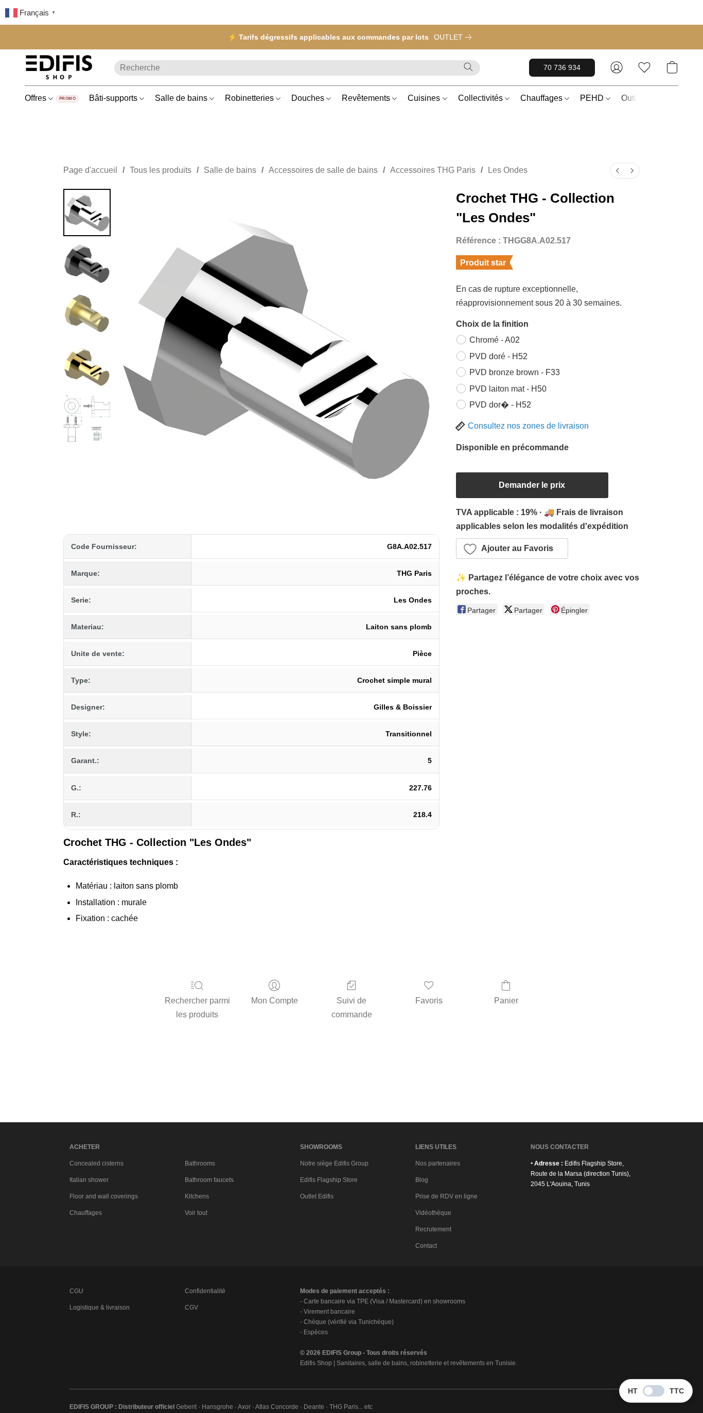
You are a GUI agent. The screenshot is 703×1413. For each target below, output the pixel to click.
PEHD (593, 98)
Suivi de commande (351, 1007)
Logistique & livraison (99, 1307)
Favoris (429, 1000)
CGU (76, 1291)
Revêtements (367, 98)
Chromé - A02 (494, 339)
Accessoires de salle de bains (323, 170)
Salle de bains (182, 98)
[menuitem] (617, 170)
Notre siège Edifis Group (334, 1163)
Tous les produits (160, 170)
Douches (308, 98)
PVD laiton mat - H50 (508, 388)
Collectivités (481, 98)
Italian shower (89, 1180)
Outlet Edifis (316, 1196)
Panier (506, 1000)
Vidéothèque (433, 1212)
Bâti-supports (114, 98)
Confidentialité (205, 1291)
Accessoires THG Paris (433, 170)
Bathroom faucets (209, 1180)
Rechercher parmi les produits (197, 1007)
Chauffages (542, 98)
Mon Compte (274, 1000)
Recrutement (433, 1229)
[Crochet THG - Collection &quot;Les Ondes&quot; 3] (87, 367)
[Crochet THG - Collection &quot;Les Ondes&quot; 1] (87, 264)
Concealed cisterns (96, 1163)
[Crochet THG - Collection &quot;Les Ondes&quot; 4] (87, 418)
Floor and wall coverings (103, 1196)
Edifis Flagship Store (329, 1180)
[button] (59, 67)
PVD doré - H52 (498, 356)
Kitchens (197, 1196)
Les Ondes (508, 170)
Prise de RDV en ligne (446, 1196)
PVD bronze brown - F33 (514, 372)
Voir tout (196, 1212)
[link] (455, 37)
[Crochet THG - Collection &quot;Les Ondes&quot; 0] (87, 212)
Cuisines (425, 98)
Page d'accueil (90, 170)
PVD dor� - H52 (500, 404)
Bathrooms (200, 1163)
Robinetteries (250, 98)
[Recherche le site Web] (468, 67)
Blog (421, 1180)
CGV (191, 1307)
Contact (426, 1245)
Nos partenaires (437, 1163)
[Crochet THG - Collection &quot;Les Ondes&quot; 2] (87, 315)
